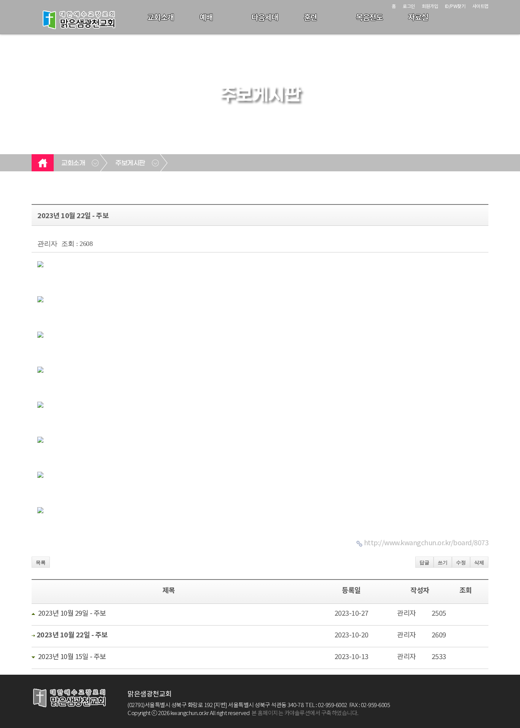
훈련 (310, 16)
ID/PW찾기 (455, 6)
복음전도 (369, 16)
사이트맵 (480, 6)
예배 (206, 16)
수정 (461, 562)
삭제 (479, 562)
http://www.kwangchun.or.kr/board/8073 (426, 542)
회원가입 (430, 6)
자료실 (418, 16)
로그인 (409, 6)
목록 (41, 562)
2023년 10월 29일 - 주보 (72, 613)
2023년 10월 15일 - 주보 (72, 656)
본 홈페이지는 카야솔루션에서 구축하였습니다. (305, 713)
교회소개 (160, 16)
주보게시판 (130, 163)
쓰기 (443, 562)
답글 (424, 562)
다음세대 (265, 16)
